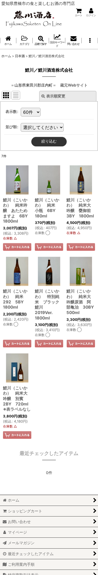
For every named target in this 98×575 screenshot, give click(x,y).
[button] (90, 40)
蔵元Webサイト (74, 85)
